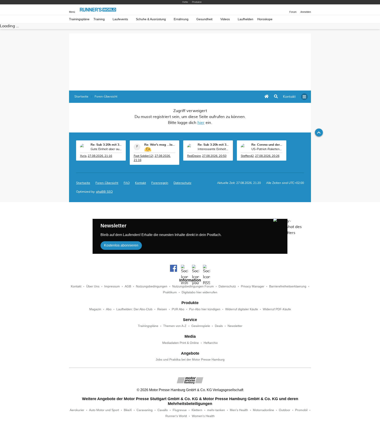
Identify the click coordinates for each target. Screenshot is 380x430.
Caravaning (145, 410)
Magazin (95, 309)
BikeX (128, 410)
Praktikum (170, 292)
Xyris (83, 156)
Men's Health (239, 410)
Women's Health (203, 416)
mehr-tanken (216, 410)
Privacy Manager (252, 286)
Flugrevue (180, 410)
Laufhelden (245, 19)
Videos (225, 19)
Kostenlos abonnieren (121, 245)
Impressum (112, 286)
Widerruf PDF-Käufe (277, 309)
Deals (219, 326)
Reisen (162, 309)
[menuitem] (289, 96)
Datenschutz (182, 183)
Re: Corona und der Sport (267, 144)
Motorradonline (263, 410)
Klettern (197, 410)
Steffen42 (247, 156)
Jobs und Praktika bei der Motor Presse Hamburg (190, 359)
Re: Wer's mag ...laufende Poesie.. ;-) (159, 144)
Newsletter (235, 326)
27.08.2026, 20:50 (214, 156)
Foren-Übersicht (106, 183)
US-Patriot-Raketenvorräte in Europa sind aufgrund (267, 149)
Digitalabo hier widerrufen (199, 292)
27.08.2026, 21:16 (100, 156)
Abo (108, 309)
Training (99, 19)
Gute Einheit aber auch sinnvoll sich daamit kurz (106, 149)
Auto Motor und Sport (104, 410)
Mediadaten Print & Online (180, 343)
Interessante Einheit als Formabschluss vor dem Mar (213, 149)
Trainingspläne (79, 19)
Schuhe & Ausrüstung (151, 19)
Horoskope (264, 19)
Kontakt (76, 286)
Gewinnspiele (200, 326)
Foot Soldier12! (143, 156)
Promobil (301, 410)
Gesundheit (204, 19)
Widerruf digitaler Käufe (241, 309)
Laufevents (120, 19)
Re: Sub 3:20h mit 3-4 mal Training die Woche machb (106, 144)
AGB (128, 286)
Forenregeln (159, 183)
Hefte (185, 2)
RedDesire (194, 156)
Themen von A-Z (174, 326)
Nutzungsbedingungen (151, 286)
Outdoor (284, 410)
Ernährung (181, 19)
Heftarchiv (211, 343)
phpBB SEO (104, 191)
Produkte (197, 2)
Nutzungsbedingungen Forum (193, 286)
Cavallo (162, 410)
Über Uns (92, 286)
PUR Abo (178, 309)
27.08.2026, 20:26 (267, 156)
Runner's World (176, 416)
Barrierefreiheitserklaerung (287, 286)
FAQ (127, 183)
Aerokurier (77, 410)
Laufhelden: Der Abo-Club (134, 309)
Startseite (83, 183)
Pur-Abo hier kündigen (204, 309)
